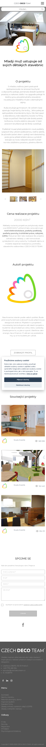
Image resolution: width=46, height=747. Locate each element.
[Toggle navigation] (42, 3)
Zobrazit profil (23, 352)
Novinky (4, 724)
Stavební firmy (7, 704)
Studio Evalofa (19, 440)
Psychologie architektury (11, 731)
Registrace (5, 727)
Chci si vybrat (32, 374)
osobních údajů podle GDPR (33, 605)
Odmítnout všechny (23, 385)
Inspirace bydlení (7, 702)
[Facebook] (23, 628)
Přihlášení (5, 729)
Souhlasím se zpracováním (24, 605)
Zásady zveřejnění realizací (11, 709)
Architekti (5, 695)
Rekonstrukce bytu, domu (11, 700)
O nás (3, 722)
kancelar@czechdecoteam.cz (14, 670)
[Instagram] (11, 681)
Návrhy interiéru (7, 697)
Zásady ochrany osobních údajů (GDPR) (16, 707)
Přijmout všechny (23, 379)
